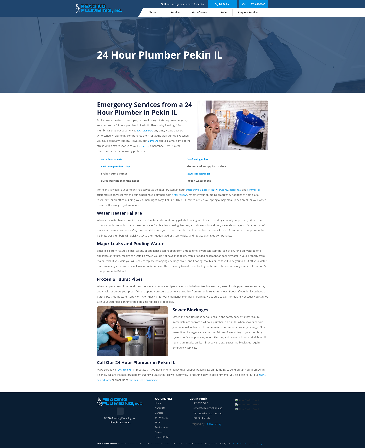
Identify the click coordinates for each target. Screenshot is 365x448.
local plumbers (145, 130)
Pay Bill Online (222, 4)
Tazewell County (219, 189)
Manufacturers (201, 12)
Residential (235, 189)
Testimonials (161, 427)
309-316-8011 (125, 369)
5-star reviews (179, 194)
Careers (159, 412)
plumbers (152, 140)
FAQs (224, 12)
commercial (253, 189)
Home (158, 403)
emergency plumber (196, 189)
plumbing (144, 146)
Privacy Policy (162, 437)
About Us (154, 12)
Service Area (161, 417)
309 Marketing (213, 424)
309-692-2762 (200, 403)
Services (176, 12)
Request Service (247, 12)
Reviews (159, 432)
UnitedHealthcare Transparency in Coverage (248, 444)
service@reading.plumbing (143, 380)
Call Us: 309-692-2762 (253, 4)
